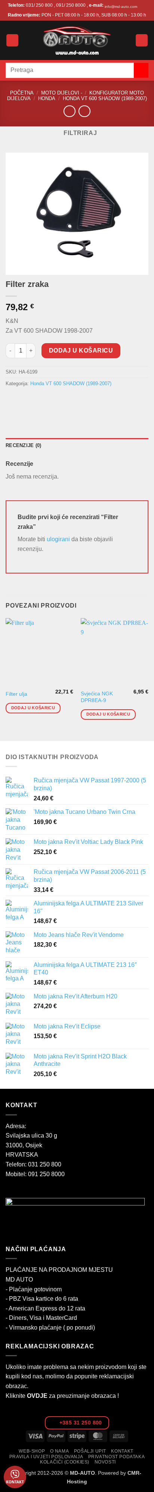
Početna (22, 93)
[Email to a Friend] (53, 401)
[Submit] (141, 70)
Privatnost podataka (116, 1456)
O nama (59, 1451)
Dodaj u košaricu (81, 350)
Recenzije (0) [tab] (23, 445)
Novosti (105, 1462)
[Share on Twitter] (39, 401)
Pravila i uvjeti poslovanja (46, 1456)
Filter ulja (16, 694)
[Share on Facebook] (26, 401)
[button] (12, 40)
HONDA (46, 98)
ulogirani (58, 539)
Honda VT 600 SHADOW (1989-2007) (105, 98)
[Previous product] (84, 111)
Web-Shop (32, 1451)
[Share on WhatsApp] (12, 401)
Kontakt (122, 1451)
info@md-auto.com (121, 7)
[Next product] (69, 111)
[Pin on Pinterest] (66, 401)
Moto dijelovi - (61, 93)
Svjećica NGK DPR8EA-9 (97, 697)
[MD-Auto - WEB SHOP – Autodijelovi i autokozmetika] (77, 40)
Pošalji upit (90, 1451)
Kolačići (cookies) (64, 1462)
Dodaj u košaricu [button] (33, 707)
